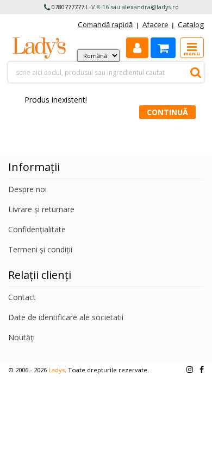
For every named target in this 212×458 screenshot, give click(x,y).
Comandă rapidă (105, 24)
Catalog (191, 24)
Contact (22, 297)
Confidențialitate (37, 229)
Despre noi (27, 189)
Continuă (167, 112)
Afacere (155, 24)
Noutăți (21, 337)
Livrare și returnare (41, 209)
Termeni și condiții (40, 249)
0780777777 (68, 7)
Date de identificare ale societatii (65, 317)
